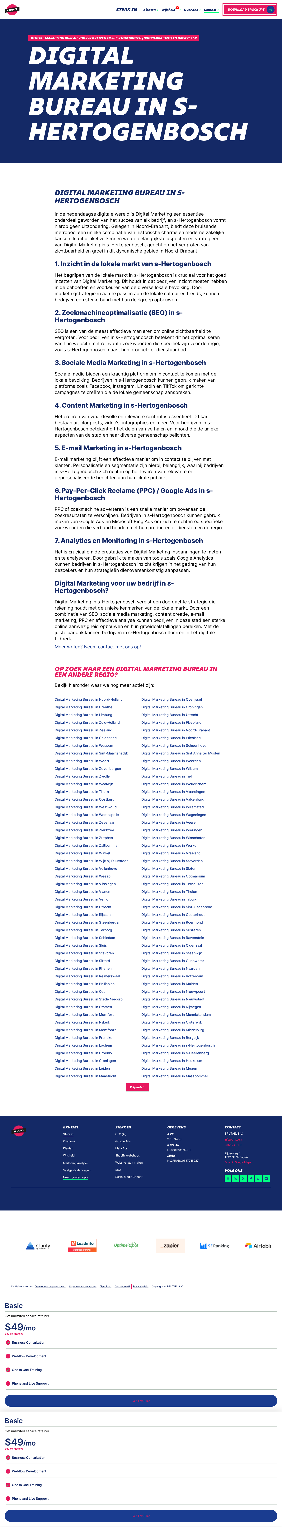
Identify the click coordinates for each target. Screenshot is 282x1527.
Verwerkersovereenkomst (50, 1286)
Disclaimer (105, 1286)
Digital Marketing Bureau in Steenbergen (87, 922)
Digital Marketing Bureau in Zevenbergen (88, 769)
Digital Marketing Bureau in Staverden (172, 861)
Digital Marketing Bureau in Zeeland (83, 730)
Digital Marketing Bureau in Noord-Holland (89, 699)
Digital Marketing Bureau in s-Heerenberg (175, 1053)
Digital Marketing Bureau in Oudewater (172, 961)
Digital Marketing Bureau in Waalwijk (84, 784)
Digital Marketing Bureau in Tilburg (169, 899)
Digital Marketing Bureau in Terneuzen (172, 884)
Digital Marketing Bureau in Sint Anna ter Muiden (180, 753)
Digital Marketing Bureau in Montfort (84, 1015)
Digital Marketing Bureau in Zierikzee (84, 830)
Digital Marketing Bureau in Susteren (171, 930)
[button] (129, 9)
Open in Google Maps (238, 1162)
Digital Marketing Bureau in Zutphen (84, 838)
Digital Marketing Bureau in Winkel (82, 853)
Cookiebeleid (122, 1286)
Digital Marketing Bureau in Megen (169, 1068)
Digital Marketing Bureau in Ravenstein (172, 938)
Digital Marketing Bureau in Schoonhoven (174, 746)
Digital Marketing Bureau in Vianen (82, 892)
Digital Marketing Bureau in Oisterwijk (171, 1022)
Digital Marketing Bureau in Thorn (82, 792)
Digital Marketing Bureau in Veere (168, 822)
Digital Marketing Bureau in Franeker (84, 1038)
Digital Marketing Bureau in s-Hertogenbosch (178, 1045)
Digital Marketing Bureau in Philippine (85, 984)
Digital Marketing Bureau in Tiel (166, 776)
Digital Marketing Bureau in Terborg (83, 930)
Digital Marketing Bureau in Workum (170, 845)
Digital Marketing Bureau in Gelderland (85, 738)
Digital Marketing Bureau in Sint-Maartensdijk (91, 753)
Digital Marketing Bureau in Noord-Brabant (175, 730)
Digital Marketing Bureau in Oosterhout (172, 915)
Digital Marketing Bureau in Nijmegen (171, 1007)
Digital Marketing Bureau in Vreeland (170, 853)
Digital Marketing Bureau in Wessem (84, 746)
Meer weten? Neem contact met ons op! (98, 647)
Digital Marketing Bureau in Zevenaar (85, 822)
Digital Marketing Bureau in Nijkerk (82, 1022)
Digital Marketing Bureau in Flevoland (171, 722)
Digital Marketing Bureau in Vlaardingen (173, 792)
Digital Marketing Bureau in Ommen (83, 1007)
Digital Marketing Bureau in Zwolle (82, 776)
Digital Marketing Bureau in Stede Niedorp (89, 999)
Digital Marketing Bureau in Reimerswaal (87, 976)
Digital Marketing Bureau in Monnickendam (176, 1015)
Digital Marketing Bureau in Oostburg (85, 799)
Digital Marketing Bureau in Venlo (81, 899)
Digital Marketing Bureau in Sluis (81, 945)
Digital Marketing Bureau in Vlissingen (85, 884)
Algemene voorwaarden (82, 1286)
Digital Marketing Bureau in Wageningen (173, 815)
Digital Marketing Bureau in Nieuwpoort (173, 991)
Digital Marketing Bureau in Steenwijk (171, 953)
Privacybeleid (140, 1286)
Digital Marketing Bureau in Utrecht (169, 715)
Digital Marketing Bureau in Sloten (168, 869)
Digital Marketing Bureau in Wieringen (171, 830)
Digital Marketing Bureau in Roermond (172, 922)
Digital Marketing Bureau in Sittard (82, 961)
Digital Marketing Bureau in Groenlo (83, 1053)
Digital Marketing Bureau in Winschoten (173, 838)
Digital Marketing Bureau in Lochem (83, 1045)
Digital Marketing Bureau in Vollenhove (86, 869)
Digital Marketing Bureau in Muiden (169, 984)
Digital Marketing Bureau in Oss (80, 991)
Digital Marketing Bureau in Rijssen (83, 915)
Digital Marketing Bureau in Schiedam (85, 938)
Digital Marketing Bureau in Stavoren (84, 953)
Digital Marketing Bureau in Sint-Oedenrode (176, 907)
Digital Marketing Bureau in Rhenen (83, 968)
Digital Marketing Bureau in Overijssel (171, 699)
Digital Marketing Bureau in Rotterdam (172, 976)
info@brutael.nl (234, 1139)
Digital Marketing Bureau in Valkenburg (172, 799)
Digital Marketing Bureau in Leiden (82, 1068)
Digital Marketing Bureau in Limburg (83, 715)
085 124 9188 (233, 1144)
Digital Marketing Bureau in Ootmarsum (173, 876)
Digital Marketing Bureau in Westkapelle (87, 815)
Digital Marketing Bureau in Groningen (172, 707)
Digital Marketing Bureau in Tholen (169, 892)
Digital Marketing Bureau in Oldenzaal (171, 945)
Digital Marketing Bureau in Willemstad (172, 807)
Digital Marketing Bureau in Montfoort (85, 1030)
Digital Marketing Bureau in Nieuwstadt (172, 999)
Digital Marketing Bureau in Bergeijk (170, 1038)
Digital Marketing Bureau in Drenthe (83, 707)
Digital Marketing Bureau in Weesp (82, 876)
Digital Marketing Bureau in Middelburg (172, 1030)
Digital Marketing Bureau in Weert (82, 761)
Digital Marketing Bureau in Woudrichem (173, 784)
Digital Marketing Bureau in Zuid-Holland (87, 722)
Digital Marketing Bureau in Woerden (171, 761)
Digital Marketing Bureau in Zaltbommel (86, 845)
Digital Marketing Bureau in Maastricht (85, 1076)
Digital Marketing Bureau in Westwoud (86, 807)
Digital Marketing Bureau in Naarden (170, 968)
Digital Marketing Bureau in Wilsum (169, 769)
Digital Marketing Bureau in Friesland (171, 738)
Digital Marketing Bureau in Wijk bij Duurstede (92, 861)
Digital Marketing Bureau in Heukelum (171, 1061)
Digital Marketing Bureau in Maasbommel (174, 1076)
